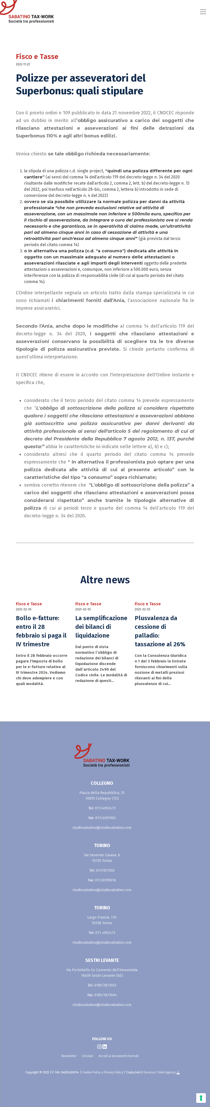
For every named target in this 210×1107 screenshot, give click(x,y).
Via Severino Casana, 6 (102, 855)
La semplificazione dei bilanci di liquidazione (101, 627)
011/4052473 (105, 808)
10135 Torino (102, 861)
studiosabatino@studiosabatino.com (101, 828)
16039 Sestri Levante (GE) (102, 975)
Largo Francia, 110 (102, 917)
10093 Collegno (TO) (102, 798)
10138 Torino (102, 923)
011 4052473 (105, 933)
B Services (148, 1072)
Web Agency (167, 1072)
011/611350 (105, 870)
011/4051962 (105, 818)
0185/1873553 (105, 985)
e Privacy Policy (112, 1072)
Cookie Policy (91, 1072)
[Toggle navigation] (129, 12)
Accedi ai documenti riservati (119, 1056)
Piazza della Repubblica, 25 (101, 793)
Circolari (87, 1056)
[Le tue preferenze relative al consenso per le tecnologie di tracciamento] (201, 1098)
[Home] (24, 11)
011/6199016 (105, 880)
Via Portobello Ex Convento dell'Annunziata (102, 970)
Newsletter (69, 1056)
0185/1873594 (105, 995)
